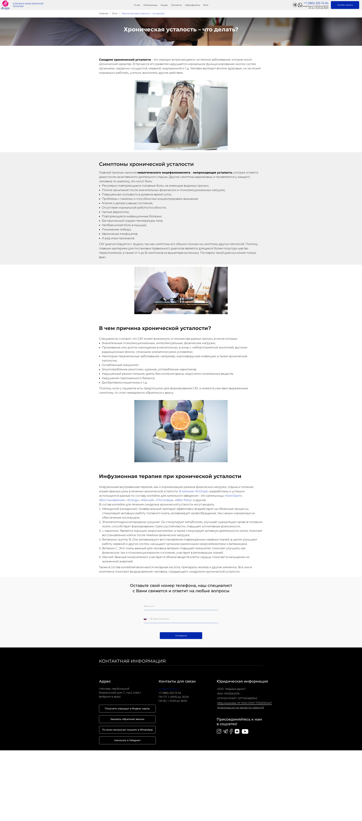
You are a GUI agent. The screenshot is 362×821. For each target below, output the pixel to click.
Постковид (164, 500)
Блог (115, 13)
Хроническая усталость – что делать (143, 13)
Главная (103, 13)
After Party (183, 500)
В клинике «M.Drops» (194, 491)
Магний (147, 500)
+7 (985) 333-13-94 (170, 693)
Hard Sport (233, 495)
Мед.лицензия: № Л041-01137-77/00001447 (244, 703)
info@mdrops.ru (169, 689)
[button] (127, 719)
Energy (133, 500)
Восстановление (112, 500)
